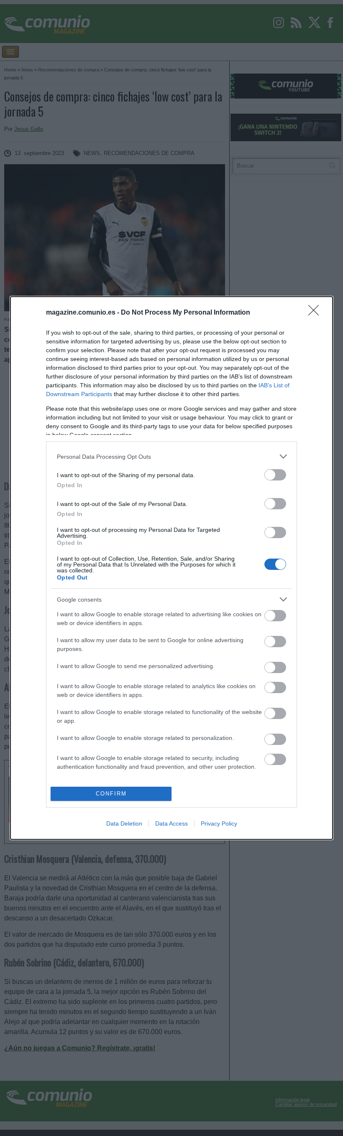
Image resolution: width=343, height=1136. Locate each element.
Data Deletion (124, 823)
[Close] (316, 313)
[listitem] (171, 456)
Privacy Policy (219, 823)
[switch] (275, 474)
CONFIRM (111, 793)
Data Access (171, 823)
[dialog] (171, 568)
